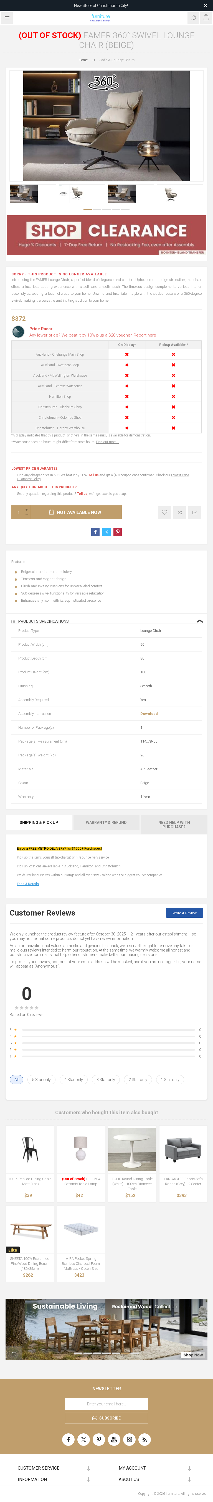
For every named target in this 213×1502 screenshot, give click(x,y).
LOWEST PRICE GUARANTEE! (34, 468)
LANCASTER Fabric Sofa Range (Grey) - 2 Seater (183, 1181)
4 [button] (116, 209)
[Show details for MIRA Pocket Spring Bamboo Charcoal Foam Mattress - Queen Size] (81, 1229)
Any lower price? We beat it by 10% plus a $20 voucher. (92, 335)
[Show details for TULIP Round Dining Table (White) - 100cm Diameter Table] (132, 1149)
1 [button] (87, 209)
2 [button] (97, 209)
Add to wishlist (164, 512)
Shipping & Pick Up (39, 822)
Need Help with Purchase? (174, 824)
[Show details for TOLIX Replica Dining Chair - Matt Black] (30, 1149)
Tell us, (82, 494)
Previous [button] (14, 1353)
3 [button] (106, 209)
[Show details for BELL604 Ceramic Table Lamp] (81, 1149)
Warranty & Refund (106, 822)
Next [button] (199, 1353)
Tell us (94, 475)
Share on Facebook (95, 532)
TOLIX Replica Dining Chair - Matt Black (29, 1181)
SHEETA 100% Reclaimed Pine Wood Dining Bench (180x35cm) (29, 1264)
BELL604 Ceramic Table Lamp (81, 1181)
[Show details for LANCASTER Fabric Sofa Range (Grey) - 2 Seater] (183, 1149)
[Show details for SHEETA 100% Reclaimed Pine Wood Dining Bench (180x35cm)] (30, 1229)
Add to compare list (179, 512)
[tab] (39, 824)
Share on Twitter (106, 532)
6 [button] (125, 1353)
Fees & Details (28, 884)
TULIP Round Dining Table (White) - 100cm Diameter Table (132, 1184)
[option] (32, 193)
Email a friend (194, 512)
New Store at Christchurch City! (101, 5)
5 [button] (125, 209)
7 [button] (135, 1353)
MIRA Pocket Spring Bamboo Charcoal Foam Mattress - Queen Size (81, 1264)
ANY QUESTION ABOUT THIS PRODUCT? (44, 487)
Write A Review (185, 913)
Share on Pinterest (117, 532)
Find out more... (107, 442)
